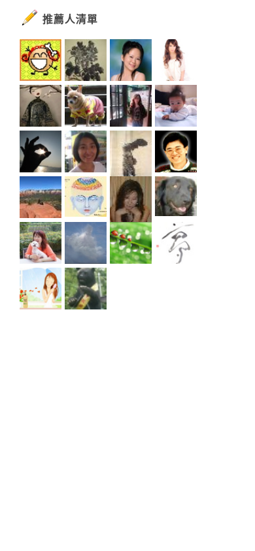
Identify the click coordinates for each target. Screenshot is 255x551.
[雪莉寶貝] (131, 199)
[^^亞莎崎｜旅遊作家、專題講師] (40, 245)
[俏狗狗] (176, 199)
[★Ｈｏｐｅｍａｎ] (86, 108)
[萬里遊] (40, 62)
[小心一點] (131, 62)
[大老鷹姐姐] (131, 153)
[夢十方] (176, 245)
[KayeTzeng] (86, 290)
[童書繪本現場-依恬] (86, 153)
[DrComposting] (40, 199)
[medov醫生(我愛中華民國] (86, 245)
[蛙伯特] (176, 108)
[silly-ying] (40, 153)
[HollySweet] (40, 290)
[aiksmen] (86, 199)
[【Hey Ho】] (176, 153)
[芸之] (131, 108)
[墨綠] (40, 108)
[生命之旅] (131, 245)
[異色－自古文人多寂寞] (176, 62)
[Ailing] (86, 62)
